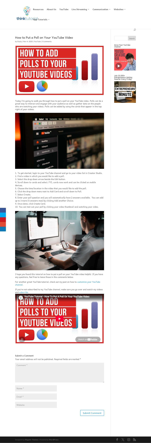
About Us (51, 9)
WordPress (54, 439)
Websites (118, 9)
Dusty (19, 41)
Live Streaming (79, 9)
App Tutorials (40, 20)
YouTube (63, 9)
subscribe (23, 292)
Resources (38, 9)
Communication (100, 9)
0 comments (47, 41)
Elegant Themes (31, 439)
